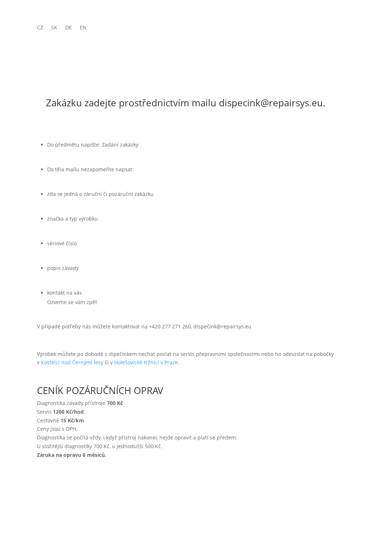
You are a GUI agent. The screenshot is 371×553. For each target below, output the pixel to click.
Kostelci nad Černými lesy (72, 362)
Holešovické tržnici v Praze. (146, 362)
